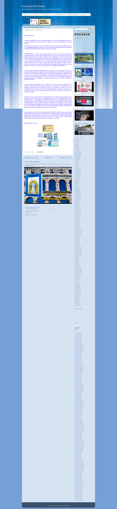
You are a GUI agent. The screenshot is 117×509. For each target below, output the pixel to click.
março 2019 (77, 479)
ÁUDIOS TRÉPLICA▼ (59, 14)
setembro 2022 (78, 410)
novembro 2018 (78, 485)
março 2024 (77, 381)
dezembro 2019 (78, 464)
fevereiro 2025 (78, 363)
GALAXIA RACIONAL (33, 6)
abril (76, 146)
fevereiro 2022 (78, 422)
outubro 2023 (78, 389)
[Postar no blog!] (38, 152)
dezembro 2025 (78, 347)
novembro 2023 (78, 387)
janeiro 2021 (77, 443)
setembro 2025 (78, 352)
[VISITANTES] (84, 48)
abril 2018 (77, 496)
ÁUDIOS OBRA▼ (34, 14)
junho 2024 (77, 376)
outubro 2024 (78, 370)
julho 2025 (77, 355)
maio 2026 (77, 339)
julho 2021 (77, 433)
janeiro (76, 151)
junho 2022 (77, 415)
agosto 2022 (77, 412)
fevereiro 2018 (78, 500)
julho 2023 (77, 394)
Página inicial (48, 157)
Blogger (68, 505)
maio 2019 (77, 475)
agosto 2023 (77, 392)
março (76, 147)
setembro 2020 (78, 449)
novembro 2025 (78, 349)
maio (76, 144)
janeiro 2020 (77, 462)
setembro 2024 (78, 371)
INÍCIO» (26, 14)
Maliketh (58, 505)
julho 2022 (77, 413)
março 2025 (77, 361)
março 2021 (77, 439)
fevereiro (77, 149)
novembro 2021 (78, 427)
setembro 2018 (78, 488)
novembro (77, 154)
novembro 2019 (78, 465)
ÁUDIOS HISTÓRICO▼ (73, 14)
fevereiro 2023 (78, 402)
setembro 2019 (78, 469)
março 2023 (77, 401)
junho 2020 (77, 454)
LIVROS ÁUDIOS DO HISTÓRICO (32, 207)
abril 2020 (77, 457)
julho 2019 (77, 472)
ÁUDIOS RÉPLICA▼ (46, 14)
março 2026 (77, 342)
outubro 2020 (78, 448)
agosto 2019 (77, 470)
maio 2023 (77, 397)
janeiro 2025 (77, 365)
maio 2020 (77, 456)
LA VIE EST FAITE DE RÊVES (31, 161)
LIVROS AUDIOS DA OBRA (31, 214)
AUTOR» (83, 14)
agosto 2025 (77, 353)
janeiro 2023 (77, 404)
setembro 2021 (78, 430)
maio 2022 (77, 417)
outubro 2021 (78, 428)
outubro (76, 155)
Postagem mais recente (31, 157)
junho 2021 (77, 435)
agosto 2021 (77, 431)
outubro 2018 (78, 487)
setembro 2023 (78, 391)
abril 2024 (77, 379)
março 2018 (77, 498)
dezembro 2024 (78, 366)
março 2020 (77, 459)
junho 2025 (77, 357)
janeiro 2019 (77, 482)
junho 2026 (77, 337)
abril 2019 (77, 477)
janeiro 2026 (77, 345)
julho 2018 (77, 492)
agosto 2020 (77, 451)
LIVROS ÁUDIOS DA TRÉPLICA (32, 211)
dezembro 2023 (78, 386)
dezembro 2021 (78, 425)
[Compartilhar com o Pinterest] (42, 152)
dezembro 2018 (78, 483)
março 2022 (77, 420)
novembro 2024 (78, 368)
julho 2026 (77, 335)
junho (76, 142)
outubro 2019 (78, 467)
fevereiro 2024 (78, 383)
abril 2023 (77, 399)
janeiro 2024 (77, 384)
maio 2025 (77, 358)
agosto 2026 (77, 334)
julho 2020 (77, 453)
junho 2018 (77, 493)
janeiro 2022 (77, 423)
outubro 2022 (78, 409)
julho (76, 141)
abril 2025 (77, 360)
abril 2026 (77, 340)
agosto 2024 (77, 373)
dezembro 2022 (78, 405)
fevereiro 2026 (78, 344)
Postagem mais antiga (65, 157)
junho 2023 (77, 396)
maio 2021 (77, 436)
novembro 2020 (78, 446)
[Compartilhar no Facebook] (41, 152)
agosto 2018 (77, 490)
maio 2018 (77, 495)
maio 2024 (77, 378)
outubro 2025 (78, 350)
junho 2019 (77, 474)
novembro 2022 (78, 407)
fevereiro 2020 (78, 461)
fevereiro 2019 (78, 480)
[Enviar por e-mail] (37, 152)
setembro (77, 157)
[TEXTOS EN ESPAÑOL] (84, 63)
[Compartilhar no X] (39, 152)
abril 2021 (77, 438)
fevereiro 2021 (78, 441)
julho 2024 (77, 375)
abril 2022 (77, 418)
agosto (76, 139)
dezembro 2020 (78, 444)
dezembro (77, 152)
